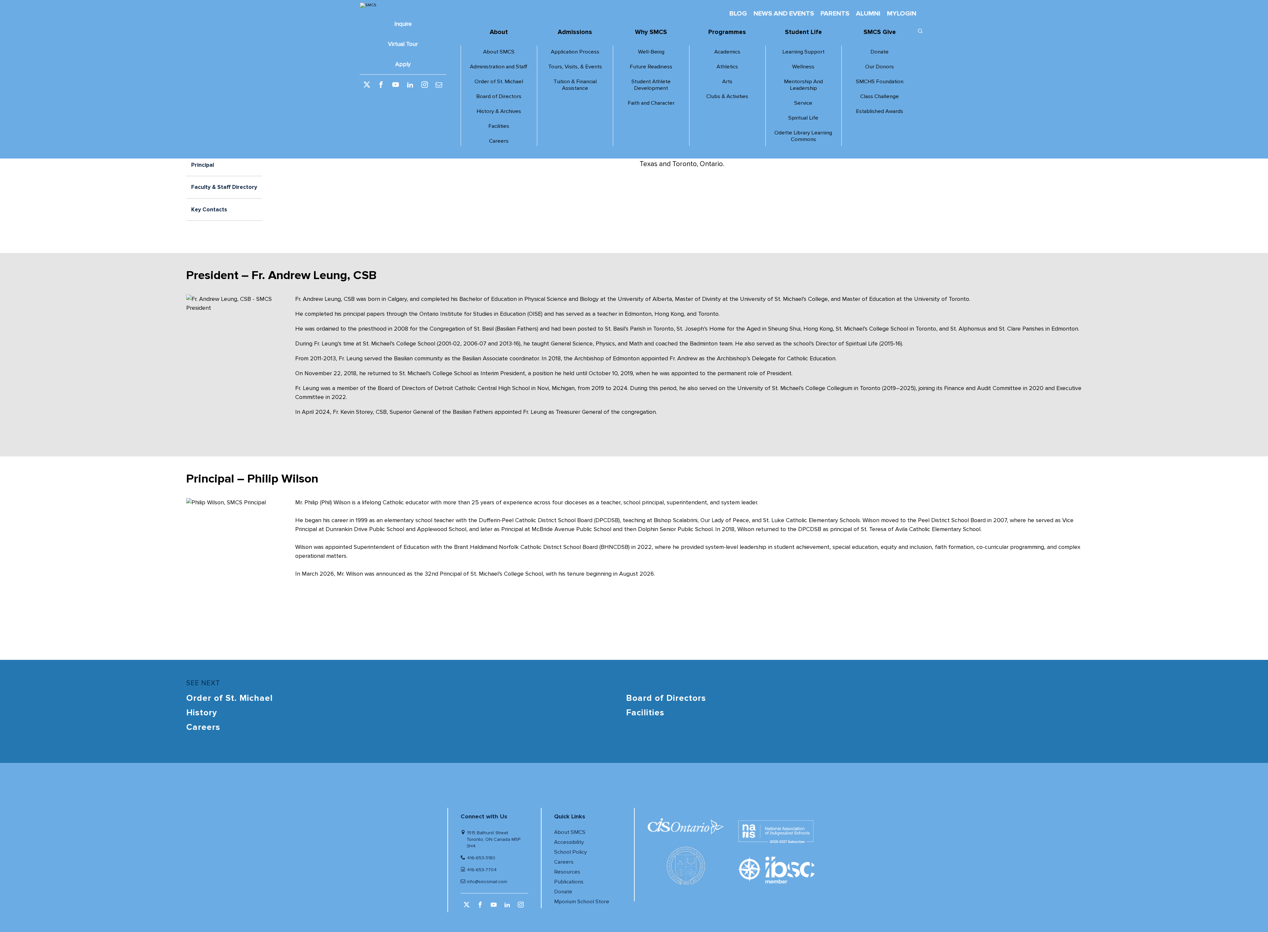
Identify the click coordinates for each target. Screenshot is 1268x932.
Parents (835, 13)
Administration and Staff (498, 66)
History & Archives (498, 111)
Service (803, 103)
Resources (567, 872)
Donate (879, 52)
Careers (499, 141)
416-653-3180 (481, 858)
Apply (403, 64)
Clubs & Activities (727, 96)
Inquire (403, 23)
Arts (727, 81)
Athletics (727, 66)
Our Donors (879, 66)
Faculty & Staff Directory (224, 187)
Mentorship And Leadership (803, 84)
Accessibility (569, 842)
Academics (727, 52)
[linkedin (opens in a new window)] (410, 85)
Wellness (803, 66)
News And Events (784, 13)
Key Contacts (209, 209)
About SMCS (498, 52)
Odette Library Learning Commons (803, 136)
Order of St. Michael (499, 81)
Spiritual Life (803, 118)
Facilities (498, 126)
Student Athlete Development (651, 84)
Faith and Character (651, 103)
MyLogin (901, 13)
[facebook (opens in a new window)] (381, 85)
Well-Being (651, 52)
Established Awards (879, 111)
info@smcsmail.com (487, 881)
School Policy (570, 852)
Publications (568, 881)
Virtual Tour (403, 44)
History (201, 712)
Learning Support (803, 52)
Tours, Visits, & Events (575, 66)
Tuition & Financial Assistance (575, 84)
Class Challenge (879, 96)
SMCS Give (879, 32)
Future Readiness (651, 66)
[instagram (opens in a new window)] (424, 85)
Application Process (575, 52)
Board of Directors (498, 96)
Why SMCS (651, 32)
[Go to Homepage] (403, 5)
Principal (202, 164)
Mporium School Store (581, 901)
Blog (738, 13)
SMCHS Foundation (879, 81)
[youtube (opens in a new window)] (395, 85)
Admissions (575, 32)
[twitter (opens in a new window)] (367, 85)
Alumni (868, 13)
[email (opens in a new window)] (439, 85)
